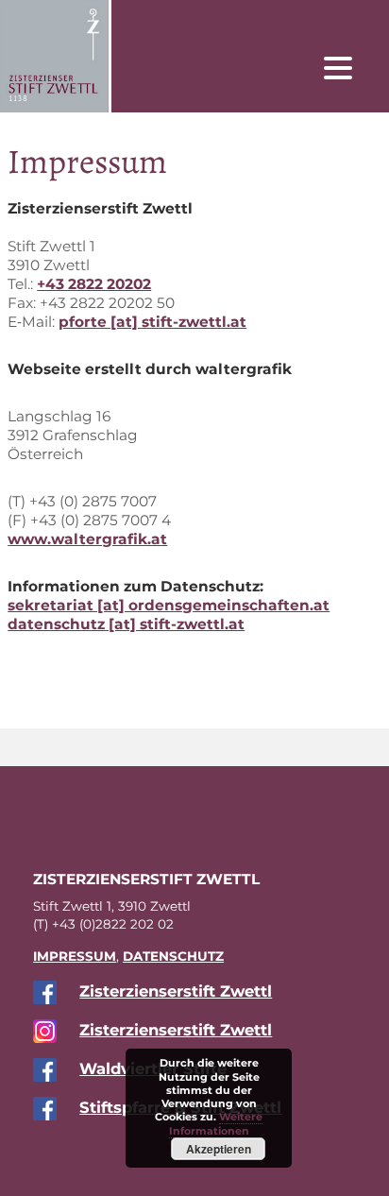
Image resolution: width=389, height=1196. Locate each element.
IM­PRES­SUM (74, 956)
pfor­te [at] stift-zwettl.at (152, 322)
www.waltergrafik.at (87, 539)
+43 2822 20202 (94, 284)
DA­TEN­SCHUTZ (173, 956)
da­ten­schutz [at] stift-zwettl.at (126, 624)
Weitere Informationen (216, 1123)
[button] (352, 67)
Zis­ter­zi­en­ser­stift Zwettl (175, 991)
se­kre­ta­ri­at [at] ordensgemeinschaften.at (169, 605)
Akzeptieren (218, 1148)
